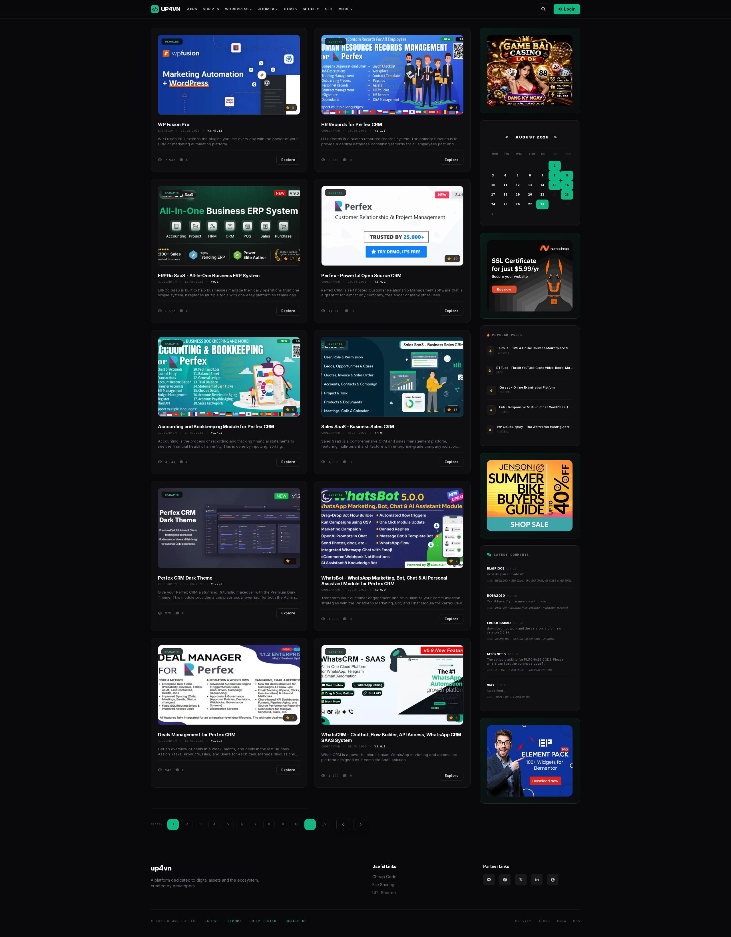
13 (530, 185)
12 (518, 185)
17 (493, 194)
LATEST (211, 921)
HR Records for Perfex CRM (351, 124)
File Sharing (383, 884)
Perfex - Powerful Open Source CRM (361, 275)
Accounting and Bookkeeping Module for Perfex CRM (216, 426)
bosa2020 (165, 130)
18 (505, 194)
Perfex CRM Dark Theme (185, 578)
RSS (576, 921)
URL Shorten (384, 892)
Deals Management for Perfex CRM (197, 734)
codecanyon (330, 130)
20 (530, 194)
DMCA (562, 921)
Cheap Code (384, 876)
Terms (544, 921)
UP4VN (170, 9)
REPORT (235, 921)
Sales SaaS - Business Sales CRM (357, 426)
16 (567, 185)
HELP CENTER (263, 921)
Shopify (311, 9)
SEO (329, 9)
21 (542, 194)
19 (518, 194)
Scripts (211, 9)
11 (505, 185)
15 (324, 824)
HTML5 (290, 9)
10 (296, 824)
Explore (288, 160)
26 (518, 204)
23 (567, 194)
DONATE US (296, 921)
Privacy (523, 921)
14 (542, 185)
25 (505, 204)
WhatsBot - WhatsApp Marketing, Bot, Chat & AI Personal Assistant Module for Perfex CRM (384, 580)
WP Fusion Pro (173, 124)
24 (493, 204)
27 (530, 204)
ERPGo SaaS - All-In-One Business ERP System (209, 275)
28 (542, 204)
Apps (192, 9)
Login (570, 9)
